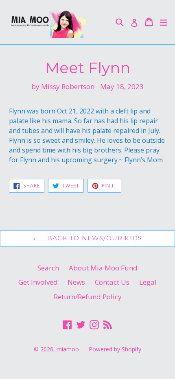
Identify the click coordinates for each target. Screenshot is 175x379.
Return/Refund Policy (88, 296)
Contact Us (112, 282)
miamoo (68, 349)
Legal (148, 282)
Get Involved (38, 282)
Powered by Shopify (115, 349)
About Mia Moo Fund (103, 267)
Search (48, 267)
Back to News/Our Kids (93, 238)
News (76, 282)
